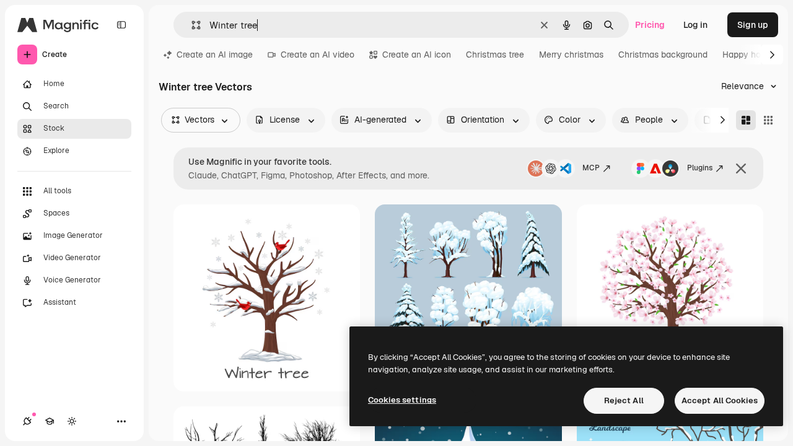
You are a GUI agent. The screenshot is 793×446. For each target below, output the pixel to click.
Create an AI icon (416, 54)
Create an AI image (215, 54)
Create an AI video (317, 54)
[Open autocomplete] (191, 25)
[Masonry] (746, 120)
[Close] (741, 168)
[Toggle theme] (72, 421)
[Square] (768, 120)
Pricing (650, 24)
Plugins (699, 168)
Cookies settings (402, 400)
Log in (695, 24)
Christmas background (663, 54)
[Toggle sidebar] (121, 25)
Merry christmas (571, 54)
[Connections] (27, 421)
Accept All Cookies (719, 400)
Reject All (624, 400)
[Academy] (49, 421)
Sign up (752, 24)
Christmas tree (495, 54)
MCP (591, 168)
